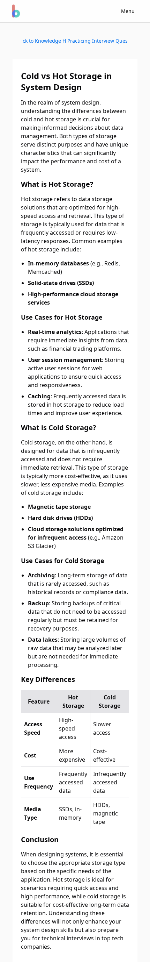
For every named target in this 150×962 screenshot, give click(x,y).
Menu (128, 11)
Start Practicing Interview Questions (97, 40)
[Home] (15, 11)
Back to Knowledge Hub (44, 40)
